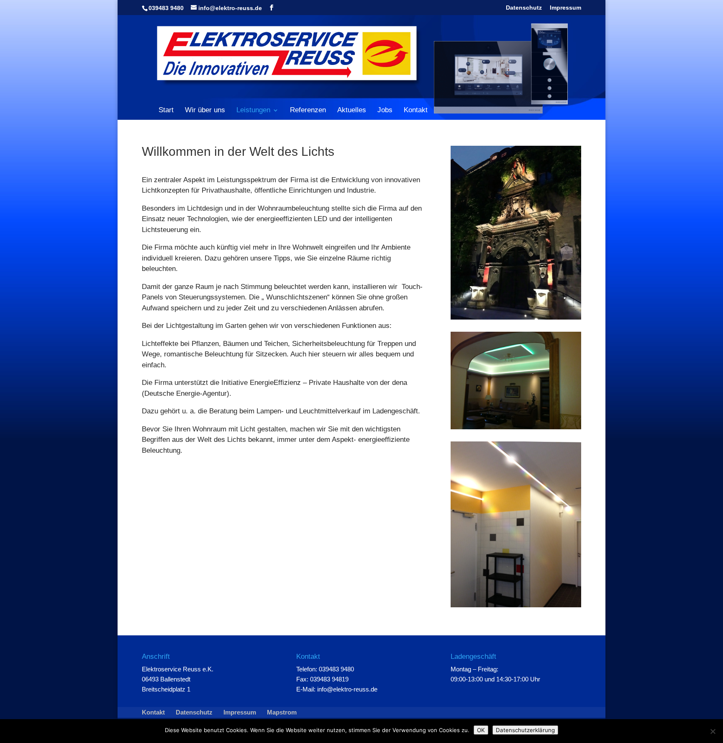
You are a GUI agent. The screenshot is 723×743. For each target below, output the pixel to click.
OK (481, 730)
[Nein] (712, 731)
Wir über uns (205, 110)
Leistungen (253, 110)
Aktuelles (351, 110)
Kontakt (416, 110)
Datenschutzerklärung (525, 730)
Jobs (384, 110)
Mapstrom (282, 712)
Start (166, 110)
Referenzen (308, 110)
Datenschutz (524, 8)
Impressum (565, 8)
